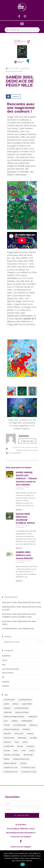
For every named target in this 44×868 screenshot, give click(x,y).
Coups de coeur (27, 441)
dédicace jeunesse (23, 450)
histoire (33, 738)
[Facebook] (19, 16)
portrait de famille (12, 755)
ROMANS (5, 686)
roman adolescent (21, 759)
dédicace (33, 725)
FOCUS (4, 660)
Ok (23, 864)
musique (30, 746)
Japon (25, 742)
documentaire (20, 725)
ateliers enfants (22, 708)
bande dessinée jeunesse (14, 717)
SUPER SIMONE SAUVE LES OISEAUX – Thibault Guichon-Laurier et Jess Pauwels (26, 478)
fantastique (9, 738)
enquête (7, 734)
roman (6, 759)
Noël (16, 751)
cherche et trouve (31, 447)
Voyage (23, 763)
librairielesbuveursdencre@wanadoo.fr (20, 833)
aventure (8, 712)
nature (7, 751)
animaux (7, 708)
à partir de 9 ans (11, 772)
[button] (22, 24)
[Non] (41, 859)
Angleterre (27, 704)
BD (3, 677)
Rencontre (28, 755)
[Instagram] (25, 16)
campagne (32, 717)
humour (7, 742)
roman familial (10, 763)
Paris (23, 751)
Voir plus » (19, 510)
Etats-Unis (19, 734)
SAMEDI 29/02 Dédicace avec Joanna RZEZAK (24, 555)
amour (15, 704)
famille (30, 734)
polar (31, 751)
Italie (16, 742)
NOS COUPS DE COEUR (10, 669)
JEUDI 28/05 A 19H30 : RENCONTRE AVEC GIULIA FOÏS (21, 602)
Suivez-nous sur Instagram (21, 847)
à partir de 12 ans (28, 772)
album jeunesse (25, 700)
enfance (26, 729)
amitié (6, 704)
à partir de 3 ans (11, 768)
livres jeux (34, 450)
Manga (20, 746)
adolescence (9, 700)
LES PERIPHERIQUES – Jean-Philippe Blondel (18, 628)
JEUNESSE (5, 682)
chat (6, 721)
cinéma (15, 721)
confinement (26, 721)
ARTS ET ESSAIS (7, 673)
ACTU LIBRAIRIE (14, 453)
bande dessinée (21, 712)
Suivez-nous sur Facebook (21, 837)
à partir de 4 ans (18, 447)
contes (7, 725)
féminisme (22, 738)
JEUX (4, 665)
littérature (8, 746)
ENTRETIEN (6, 656)
